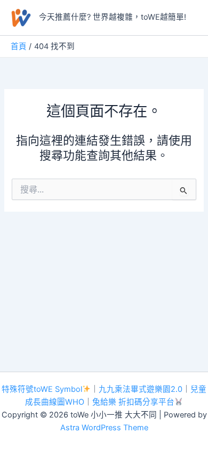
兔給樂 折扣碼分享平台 (133, 402)
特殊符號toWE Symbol (42, 389)
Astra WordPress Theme (104, 427)
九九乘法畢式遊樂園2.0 (140, 389)
